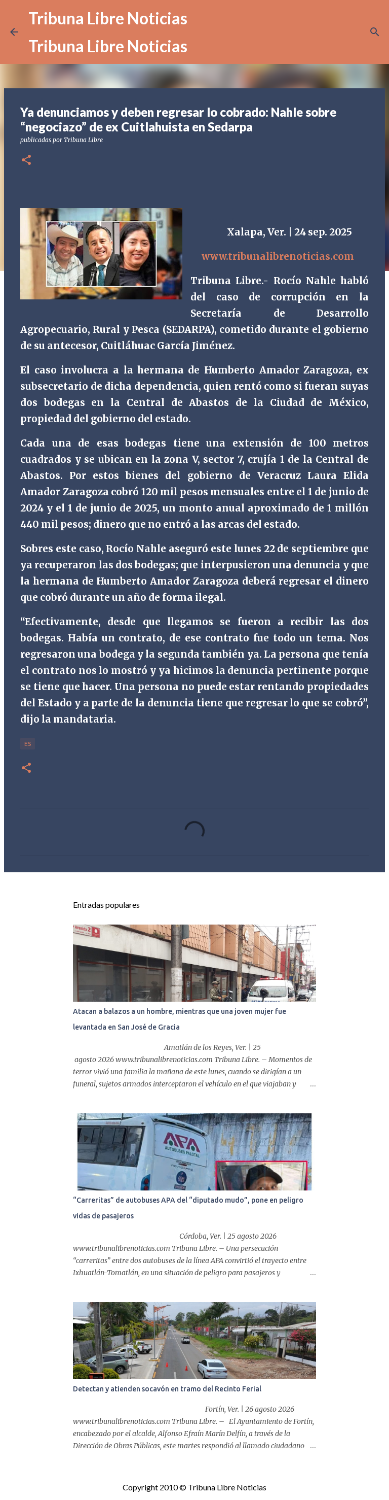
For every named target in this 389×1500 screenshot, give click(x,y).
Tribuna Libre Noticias (107, 18)
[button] (26, 160)
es (27, 743)
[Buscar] (375, 32)
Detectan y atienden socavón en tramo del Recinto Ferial (167, 1389)
